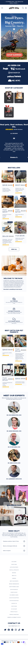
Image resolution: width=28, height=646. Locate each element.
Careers (14, 578)
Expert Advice (14, 592)
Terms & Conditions (14, 614)
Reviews (14, 572)
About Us (14, 575)
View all (14, 249)
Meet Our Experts (14, 581)
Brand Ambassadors (14, 583)
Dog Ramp (14, 561)
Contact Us (14, 603)
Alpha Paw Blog (14, 589)
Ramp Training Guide (14, 586)
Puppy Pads (14, 564)
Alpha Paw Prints (14, 567)
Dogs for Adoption (14, 597)
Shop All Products (14, 569)
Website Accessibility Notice (14, 617)
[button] (2, 8)
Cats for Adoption (14, 600)
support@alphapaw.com (14, 625)
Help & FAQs (14, 606)
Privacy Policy (14, 611)
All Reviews (14, 133)
